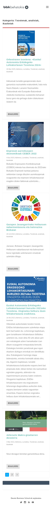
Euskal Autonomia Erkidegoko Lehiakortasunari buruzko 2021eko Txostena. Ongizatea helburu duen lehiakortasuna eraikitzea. (26, 309)
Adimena (19, 69)
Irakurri (13, 114)
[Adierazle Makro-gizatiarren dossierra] (26, 421)
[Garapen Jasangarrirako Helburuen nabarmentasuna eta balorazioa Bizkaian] (26, 208)
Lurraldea (26, 69)
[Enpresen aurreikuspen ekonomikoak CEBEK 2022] (26, 134)
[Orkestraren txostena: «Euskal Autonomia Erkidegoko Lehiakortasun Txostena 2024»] (26, 43)
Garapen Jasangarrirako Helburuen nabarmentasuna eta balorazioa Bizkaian (26, 227)
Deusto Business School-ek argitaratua (26, 498)
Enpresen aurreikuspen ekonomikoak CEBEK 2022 (21, 152)
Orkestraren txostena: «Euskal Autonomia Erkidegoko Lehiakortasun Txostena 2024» (23, 62)
